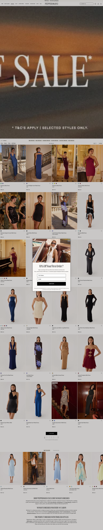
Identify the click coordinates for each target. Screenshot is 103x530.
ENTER (51, 284)
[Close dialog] (69, 240)
